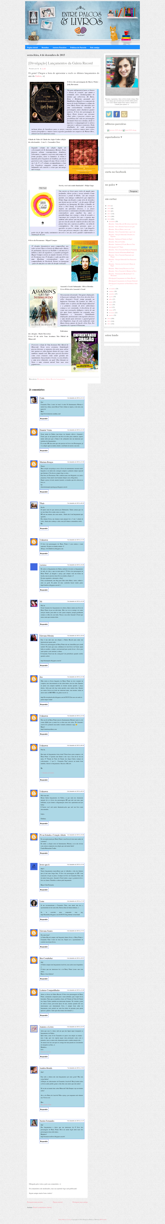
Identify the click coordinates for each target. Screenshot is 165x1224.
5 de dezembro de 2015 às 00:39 (75, 503)
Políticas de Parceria (78, 47)
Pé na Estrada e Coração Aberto (53, 835)
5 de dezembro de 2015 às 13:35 (75, 540)
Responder (44, 418)
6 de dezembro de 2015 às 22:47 (75, 1027)
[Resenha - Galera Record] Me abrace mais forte (123, 224)
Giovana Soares (46, 930)
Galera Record (50, 379)
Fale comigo (94, 47)
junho (111, 302)
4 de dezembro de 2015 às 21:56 (75, 462)
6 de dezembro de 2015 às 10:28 (75, 835)
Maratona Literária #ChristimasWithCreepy (121, 252)
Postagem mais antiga (80, 1202)
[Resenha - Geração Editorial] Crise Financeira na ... (122, 260)
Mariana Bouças (46, 462)
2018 (109, 211)
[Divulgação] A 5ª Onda (116, 247)
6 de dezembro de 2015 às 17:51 (75, 931)
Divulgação (41, 379)
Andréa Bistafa (46, 1068)
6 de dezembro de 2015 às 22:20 (75, 990)
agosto (111, 296)
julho (111, 299)
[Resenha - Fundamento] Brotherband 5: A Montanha (121, 274)
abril (110, 307)
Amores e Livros (46, 1026)
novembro (112, 289)
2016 (109, 216)
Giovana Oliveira (47, 635)
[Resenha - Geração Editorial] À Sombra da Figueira (122, 235)
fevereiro (112, 313)
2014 (109, 318)
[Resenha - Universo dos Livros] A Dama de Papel (122, 265)
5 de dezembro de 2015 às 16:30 (75, 601)
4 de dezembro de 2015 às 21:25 (75, 430)
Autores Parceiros (59, 47)
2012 (109, 324)
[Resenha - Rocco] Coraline (117, 242)
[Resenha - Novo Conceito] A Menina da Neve (123, 271)
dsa (41, 677)
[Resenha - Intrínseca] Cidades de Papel (120, 239)
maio (110, 304)
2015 (109, 219)
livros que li (44, 864)
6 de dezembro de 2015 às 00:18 (75, 745)
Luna (42, 901)
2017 (109, 214)
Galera (38, 75)
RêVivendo (103, 1219)
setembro (112, 294)
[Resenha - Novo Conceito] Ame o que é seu (122, 232)
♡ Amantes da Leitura (47, 773)
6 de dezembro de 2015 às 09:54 (75, 791)
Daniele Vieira (46, 430)
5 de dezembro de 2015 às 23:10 (75, 716)
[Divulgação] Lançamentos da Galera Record (60, 62)
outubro (111, 291)
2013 (109, 321)
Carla (42, 398)
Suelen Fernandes (47, 1120)
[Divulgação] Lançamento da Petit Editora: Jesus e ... (123, 284)
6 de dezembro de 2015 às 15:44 (75, 864)
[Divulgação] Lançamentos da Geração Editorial (123, 281)
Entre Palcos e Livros (65, 1219)
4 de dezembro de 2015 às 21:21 (75, 398)
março (111, 310)
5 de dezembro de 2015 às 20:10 (75, 635)
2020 (109, 206)
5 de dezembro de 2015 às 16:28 (75, 565)
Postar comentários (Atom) (42, 1207)
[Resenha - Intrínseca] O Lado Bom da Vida (122, 244)
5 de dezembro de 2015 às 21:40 (75, 677)
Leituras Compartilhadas (50, 990)
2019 (109, 208)
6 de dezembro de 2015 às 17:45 (75, 901)
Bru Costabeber (46, 958)
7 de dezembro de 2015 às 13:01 (75, 1068)
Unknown (44, 539)
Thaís (42, 503)
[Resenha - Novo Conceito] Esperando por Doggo (121, 256)
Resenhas (45, 47)
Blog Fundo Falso (46, 1104)
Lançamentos (60, 379)
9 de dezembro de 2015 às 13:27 (75, 1121)
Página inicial (32, 47)
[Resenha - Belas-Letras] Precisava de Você (121, 268)
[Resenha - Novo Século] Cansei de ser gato (122, 226)
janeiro (111, 315)
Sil (41, 601)
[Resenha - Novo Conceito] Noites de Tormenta (123, 250)
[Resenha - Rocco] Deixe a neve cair (119, 229)
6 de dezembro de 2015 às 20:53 (75, 958)
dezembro (112, 221)
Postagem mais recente (35, 1202)
